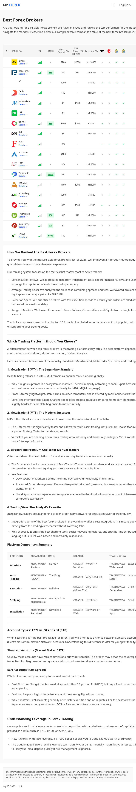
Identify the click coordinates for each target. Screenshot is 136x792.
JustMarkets (24, 101)
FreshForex (24, 214)
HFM (21, 162)
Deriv (21, 91)
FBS (20, 111)
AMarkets (23, 183)
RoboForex (24, 71)
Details (22, 63)
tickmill (22, 122)
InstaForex (24, 224)
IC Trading (24, 193)
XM (20, 132)
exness (22, 60)
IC (20, 81)
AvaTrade (23, 152)
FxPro (21, 142)
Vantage (23, 203)
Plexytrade (24, 173)
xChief (22, 234)
